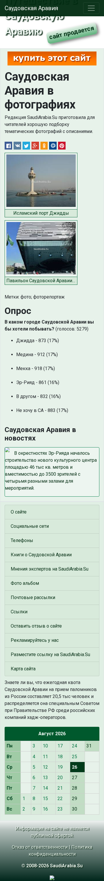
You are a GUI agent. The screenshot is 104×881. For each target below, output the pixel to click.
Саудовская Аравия (31, 8)
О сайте (19, 512)
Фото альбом (25, 583)
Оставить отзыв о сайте (36, 626)
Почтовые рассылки (33, 597)
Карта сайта (23, 669)
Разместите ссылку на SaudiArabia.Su (50, 654)
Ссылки (19, 611)
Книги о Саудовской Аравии (41, 554)
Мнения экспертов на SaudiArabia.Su (49, 569)
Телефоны (22, 540)
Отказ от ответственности (40, 847)
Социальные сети (30, 526)
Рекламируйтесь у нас (35, 640)
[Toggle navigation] (91, 8)
